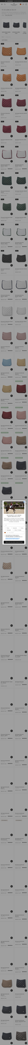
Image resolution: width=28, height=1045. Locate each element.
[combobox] (6, 532)
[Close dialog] (24, 502)
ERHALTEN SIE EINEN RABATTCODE (14, 542)
